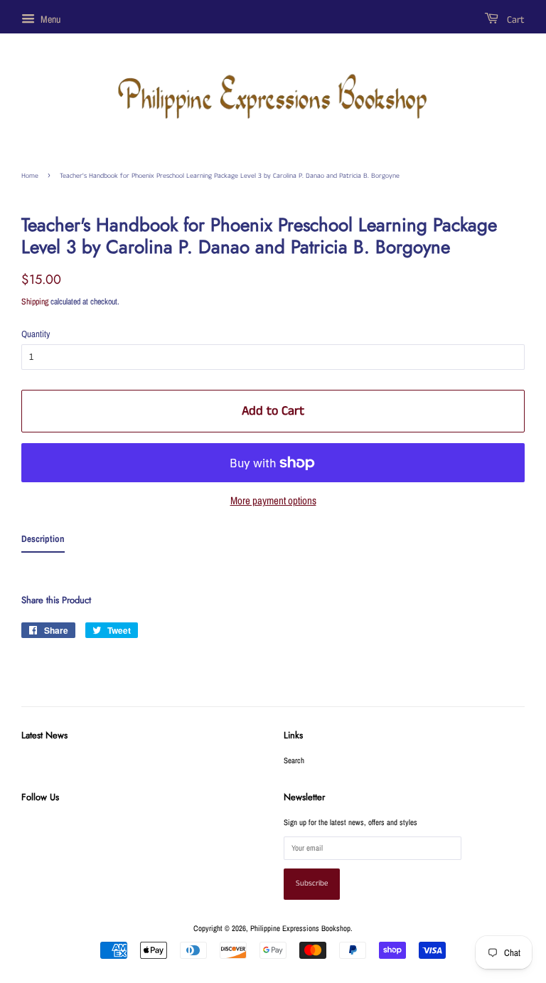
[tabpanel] (273, 567)
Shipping (34, 301)
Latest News (44, 735)
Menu (49, 19)
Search (294, 760)
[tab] (43, 542)
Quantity (35, 334)
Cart (514, 20)
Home (29, 176)
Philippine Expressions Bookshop (300, 928)
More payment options (273, 500)
